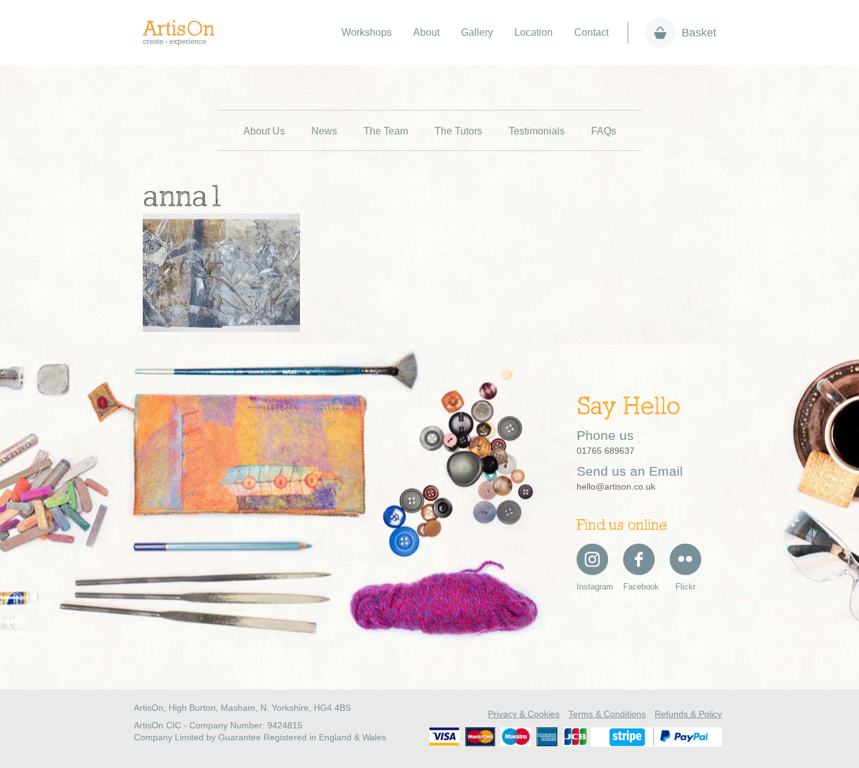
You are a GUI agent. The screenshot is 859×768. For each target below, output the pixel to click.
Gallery (477, 32)
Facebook (639, 586)
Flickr (685, 586)
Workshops (366, 32)
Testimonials (537, 131)
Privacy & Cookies (524, 714)
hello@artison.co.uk (616, 486)
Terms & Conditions (607, 714)
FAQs (603, 131)
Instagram (592, 586)
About (426, 32)
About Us (264, 131)
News (324, 131)
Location (533, 32)
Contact (591, 32)
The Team (385, 131)
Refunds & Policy (688, 714)
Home (185, 32)
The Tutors (458, 131)
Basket (699, 32)
